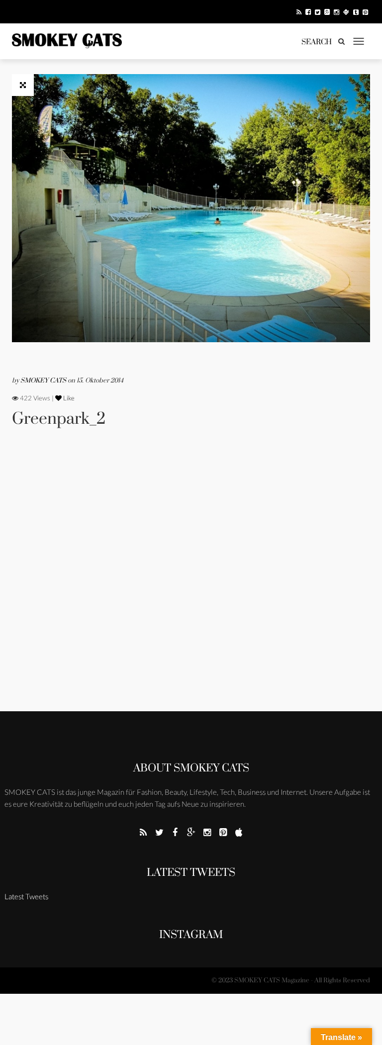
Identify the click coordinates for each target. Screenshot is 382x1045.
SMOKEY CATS (44, 380)
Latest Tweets (191, 872)
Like (68, 398)
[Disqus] (191, 583)
